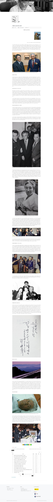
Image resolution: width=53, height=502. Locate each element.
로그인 (45, 0)
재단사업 (24, 0)
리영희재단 (20, 0)
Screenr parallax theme (39, 500)
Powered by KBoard (14, 477)
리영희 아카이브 (32, 0)
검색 (32, 475)
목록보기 (13, 450)
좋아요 (13, 447)
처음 (19, 474)
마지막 (33, 474)
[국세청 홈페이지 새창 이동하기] (36, 493)
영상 (43, 0)
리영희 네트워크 (37, 0)
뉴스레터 (41, 0)
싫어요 (15, 447)
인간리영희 (28, 0)
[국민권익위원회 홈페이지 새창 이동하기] (37, 496)
